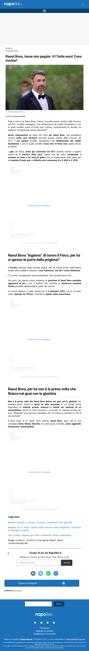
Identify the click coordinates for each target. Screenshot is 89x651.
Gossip (9, 48)
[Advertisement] (44, 29)
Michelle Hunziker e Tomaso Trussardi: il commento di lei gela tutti (40, 522)
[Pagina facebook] (35, 623)
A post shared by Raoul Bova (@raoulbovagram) (39, 243)
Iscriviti (67, 563)
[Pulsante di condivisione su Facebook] (33, 573)
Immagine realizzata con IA (16, 112)
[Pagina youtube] (54, 623)
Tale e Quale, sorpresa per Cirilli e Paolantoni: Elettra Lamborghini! (39, 535)
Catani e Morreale (27, 639)
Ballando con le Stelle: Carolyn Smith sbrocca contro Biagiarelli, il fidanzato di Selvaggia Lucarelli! (44, 529)
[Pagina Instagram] (41, 623)
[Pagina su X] (48, 623)
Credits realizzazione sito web (75, 639)
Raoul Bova (18, 591)
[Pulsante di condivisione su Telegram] (56, 573)
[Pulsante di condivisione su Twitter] (40, 573)
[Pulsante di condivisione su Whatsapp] (48, 573)
